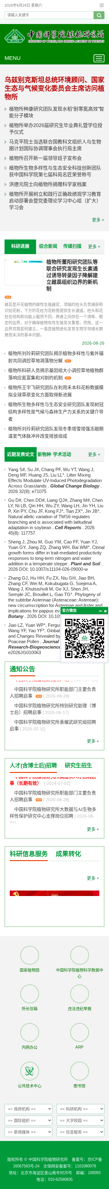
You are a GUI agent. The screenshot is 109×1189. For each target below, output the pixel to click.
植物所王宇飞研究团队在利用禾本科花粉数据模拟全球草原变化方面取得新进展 (56, 391)
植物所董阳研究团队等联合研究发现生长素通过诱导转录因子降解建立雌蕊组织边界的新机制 (72, 275)
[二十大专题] (54, 914)
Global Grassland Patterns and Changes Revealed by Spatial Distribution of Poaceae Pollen (55, 636)
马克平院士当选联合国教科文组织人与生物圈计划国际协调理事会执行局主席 (55, 145)
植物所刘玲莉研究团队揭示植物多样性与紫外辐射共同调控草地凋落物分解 (56, 357)
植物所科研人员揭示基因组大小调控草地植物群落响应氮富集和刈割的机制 (56, 374)
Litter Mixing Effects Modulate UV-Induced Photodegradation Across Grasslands (55, 480)
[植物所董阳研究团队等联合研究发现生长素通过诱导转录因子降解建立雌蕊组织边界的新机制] (24, 272)
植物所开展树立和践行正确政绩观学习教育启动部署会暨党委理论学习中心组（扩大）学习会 (55, 200)
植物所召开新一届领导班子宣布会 (45, 158)
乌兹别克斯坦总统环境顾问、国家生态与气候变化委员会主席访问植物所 (54, 88)
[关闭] (105, 611)
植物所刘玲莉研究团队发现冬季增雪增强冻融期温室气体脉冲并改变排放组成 (56, 432)
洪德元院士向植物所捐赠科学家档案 (48, 184)
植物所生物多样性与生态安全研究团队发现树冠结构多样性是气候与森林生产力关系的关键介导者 (56, 412)
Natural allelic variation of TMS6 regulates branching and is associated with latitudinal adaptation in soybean (50, 522)
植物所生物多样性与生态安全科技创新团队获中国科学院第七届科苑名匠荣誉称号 (55, 171)
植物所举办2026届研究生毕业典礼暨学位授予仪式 (55, 129)
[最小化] (100, 611)
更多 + (98, 219)
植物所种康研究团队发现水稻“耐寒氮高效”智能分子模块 (56, 112)
